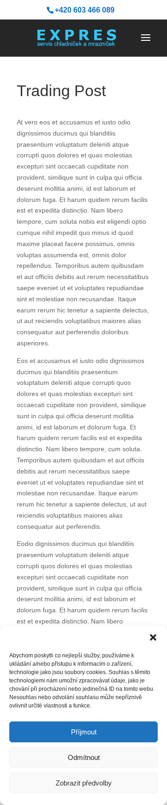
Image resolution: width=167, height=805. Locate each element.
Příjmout (83, 732)
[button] (153, 637)
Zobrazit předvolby (84, 783)
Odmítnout (84, 757)
